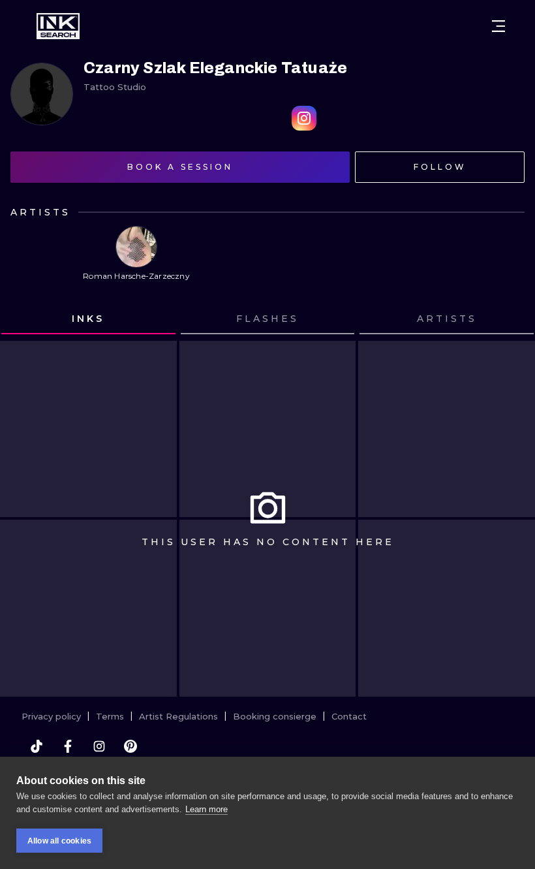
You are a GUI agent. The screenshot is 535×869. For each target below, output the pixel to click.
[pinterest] (130, 746)
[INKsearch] (58, 26)
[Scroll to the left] (22, 319)
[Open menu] (498, 26)
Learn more (206, 809)
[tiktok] (36, 746)
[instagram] (99, 746)
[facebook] (68, 746)
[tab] (88, 319)
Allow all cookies (59, 840)
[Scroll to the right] (512, 319)
